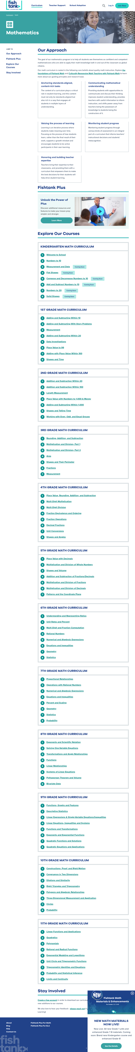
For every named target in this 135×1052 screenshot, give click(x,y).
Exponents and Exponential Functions (65, 834)
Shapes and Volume (56, 570)
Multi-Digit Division (56, 507)
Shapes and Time (55, 359)
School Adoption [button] (78, 5)
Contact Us (11, 1032)
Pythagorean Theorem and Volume (63, 777)
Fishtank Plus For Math (41, 1023)
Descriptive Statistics (57, 811)
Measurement (53, 329)
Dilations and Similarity (58, 880)
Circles (49, 904)
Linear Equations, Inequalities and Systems (68, 823)
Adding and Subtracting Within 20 (63, 335)
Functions (51, 759)
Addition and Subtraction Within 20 (64, 381)
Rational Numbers (55, 633)
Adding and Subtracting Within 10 (63, 317)
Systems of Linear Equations (60, 771)
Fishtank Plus (13, 58)
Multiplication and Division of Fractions (66, 582)
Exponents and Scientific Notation (63, 742)
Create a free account (47, 1000)
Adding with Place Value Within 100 (64, 353)
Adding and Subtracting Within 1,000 (65, 404)
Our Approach (13, 53)
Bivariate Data (53, 783)
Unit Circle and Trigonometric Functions (66, 961)
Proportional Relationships (59, 679)
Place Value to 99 (55, 347)
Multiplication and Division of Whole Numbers (69, 564)
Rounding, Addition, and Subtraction (64, 438)
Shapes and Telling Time (58, 410)
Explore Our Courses (12, 65)
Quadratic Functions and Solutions (63, 840)
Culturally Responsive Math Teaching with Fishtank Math (94, 73)
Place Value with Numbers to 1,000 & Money (68, 398)
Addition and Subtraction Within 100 (64, 386)
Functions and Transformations (62, 829)
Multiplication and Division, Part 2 (63, 450)
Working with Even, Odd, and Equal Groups (68, 416)
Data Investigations (56, 341)
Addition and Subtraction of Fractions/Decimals (70, 576)
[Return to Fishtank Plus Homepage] (14, 5)
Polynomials (52, 943)
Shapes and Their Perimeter (60, 461)
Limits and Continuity (57, 979)
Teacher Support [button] (57, 5)
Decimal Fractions (55, 525)
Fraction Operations (56, 519)
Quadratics (51, 937)
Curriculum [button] (36, 5)
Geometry (51, 651)
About (9, 1023)
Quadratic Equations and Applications (65, 846)
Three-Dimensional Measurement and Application (71, 898)
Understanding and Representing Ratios (66, 615)
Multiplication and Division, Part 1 (63, 444)
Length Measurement (57, 392)
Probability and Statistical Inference (64, 973)
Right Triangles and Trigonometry (63, 886)
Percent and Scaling (56, 702)
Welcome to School (56, 254)
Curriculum (9, 15)
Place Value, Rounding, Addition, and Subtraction (71, 495)
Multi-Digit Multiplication (59, 501)
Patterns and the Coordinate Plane (63, 594)
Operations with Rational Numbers (63, 684)
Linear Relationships (56, 765)
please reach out (77, 1008)
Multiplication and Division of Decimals (66, 588)
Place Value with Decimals (59, 558)
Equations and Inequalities (59, 645)
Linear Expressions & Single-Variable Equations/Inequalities (76, 817)
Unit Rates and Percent (58, 621)
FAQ (8, 1029)
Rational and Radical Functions (62, 949)
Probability (51, 720)
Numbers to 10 (53, 260)
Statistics (51, 657)
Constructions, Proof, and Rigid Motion (65, 868)
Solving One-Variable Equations (62, 748)
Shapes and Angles (56, 537)
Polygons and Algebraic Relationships (65, 892)
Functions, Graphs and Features (62, 805)
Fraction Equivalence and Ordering (63, 513)
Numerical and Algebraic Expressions (65, 639)
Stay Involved (13, 72)
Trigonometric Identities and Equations (65, 967)
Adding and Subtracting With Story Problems (69, 323)
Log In (111, 5)
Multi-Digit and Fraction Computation (65, 627)
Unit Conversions (55, 531)
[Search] (103, 5)
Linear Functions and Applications (63, 931)
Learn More (57, 220)
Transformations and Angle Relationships (67, 754)
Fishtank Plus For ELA (40, 1026)
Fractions (51, 467)
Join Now (122, 5)
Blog (8, 1026)
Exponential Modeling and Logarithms (65, 955)
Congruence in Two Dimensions (62, 874)
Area (48, 456)
